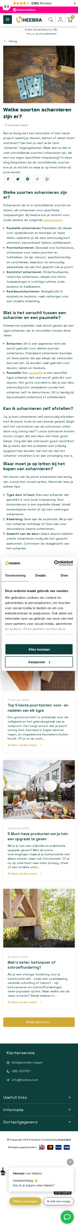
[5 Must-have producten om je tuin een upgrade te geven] (39, 789)
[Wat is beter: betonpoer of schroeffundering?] (39, 918)
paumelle (36, 373)
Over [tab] (64, 575)
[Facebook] (7, 179)
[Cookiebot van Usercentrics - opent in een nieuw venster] (55, 563)
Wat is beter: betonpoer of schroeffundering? (31, 965)
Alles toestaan (39, 649)
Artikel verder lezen (22, 745)
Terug (12, 41)
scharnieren (53, 220)
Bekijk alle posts (38, 1022)
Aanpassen (36, 662)
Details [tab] (40, 575)
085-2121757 (21, 1071)
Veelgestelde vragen (27, 1062)
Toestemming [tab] (15, 575)
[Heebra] (29, 19)
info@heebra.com (25, 1080)
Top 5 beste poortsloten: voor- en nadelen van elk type (38, 708)
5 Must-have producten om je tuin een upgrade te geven (38, 836)
